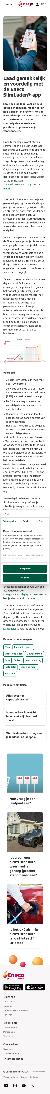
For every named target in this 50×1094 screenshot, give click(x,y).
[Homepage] (25, 4)
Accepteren (25, 568)
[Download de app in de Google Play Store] (13, 987)
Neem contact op (14, 1059)
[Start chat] (31, 4)
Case (7, 660)
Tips (7, 647)
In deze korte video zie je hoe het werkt (22, 186)
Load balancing (33, 660)
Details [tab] (26, 521)
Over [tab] (41, 521)
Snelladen (10, 673)
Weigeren (25, 577)
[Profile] (37, 4)
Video (17, 660)
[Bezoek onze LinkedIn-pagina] (6, 1085)
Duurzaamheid (34, 654)
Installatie (10, 667)
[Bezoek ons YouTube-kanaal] (24, 1085)
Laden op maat (29, 667)
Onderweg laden (13, 654)
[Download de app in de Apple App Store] (35, 987)
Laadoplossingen (23, 647)
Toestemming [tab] (9, 521)
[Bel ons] (33, 1085)
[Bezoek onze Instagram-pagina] (15, 1085)
